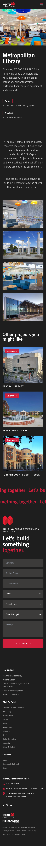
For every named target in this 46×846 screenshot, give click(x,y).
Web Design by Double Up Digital (14, 834)
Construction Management (13, 691)
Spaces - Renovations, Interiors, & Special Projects (16, 685)
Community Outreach (11, 764)
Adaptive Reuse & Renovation (14, 708)
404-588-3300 (12, 783)
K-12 (5, 735)
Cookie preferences (9, 831)
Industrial (6, 743)
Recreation (7, 720)
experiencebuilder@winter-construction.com (24, 789)
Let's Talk (21, 643)
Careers (5, 768)
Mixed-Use (7, 731)
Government (7, 727)
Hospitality (7, 712)
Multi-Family (8, 716)
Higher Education (9, 739)
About (5, 760)
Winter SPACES (9, 747)
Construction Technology (12, 676)
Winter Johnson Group (11, 694)
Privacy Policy (21, 831)
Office (5, 723)
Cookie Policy (31, 831)
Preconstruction (9, 680)
